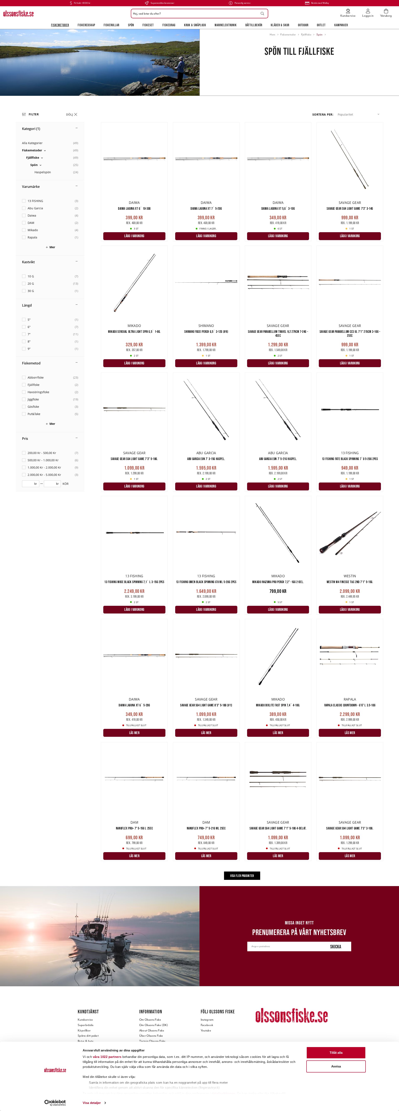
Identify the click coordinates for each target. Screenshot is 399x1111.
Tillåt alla (336, 1052)
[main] (242, 504)
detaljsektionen (223, 1093)
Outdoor (303, 25)
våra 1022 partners (107, 1057)
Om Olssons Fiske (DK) (153, 1025)
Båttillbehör (253, 25)
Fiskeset (148, 25)
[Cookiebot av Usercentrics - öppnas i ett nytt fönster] (55, 1103)
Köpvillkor (84, 1030)
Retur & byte (86, 1041)
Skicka (335, 946)
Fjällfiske (306, 34)
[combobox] (198, 13)
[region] (58, 496)
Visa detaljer (92, 1103)
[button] (359, 114)
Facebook (207, 1025)
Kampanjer (341, 25)
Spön (131, 25)
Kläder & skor (280, 25)
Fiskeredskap (86, 25)
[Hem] (18, 13)
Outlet (321, 25)
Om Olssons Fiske (150, 1019)
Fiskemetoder (60, 25)
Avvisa (336, 1066)
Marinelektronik (226, 25)
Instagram (207, 1019)
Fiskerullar (111, 25)
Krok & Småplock (195, 25)
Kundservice (85, 1019)
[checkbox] (50, 150)
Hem (272, 34)
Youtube (206, 1030)
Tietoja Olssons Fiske (152, 1041)
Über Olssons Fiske (151, 1035)
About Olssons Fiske (151, 1030)
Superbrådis (86, 1025)
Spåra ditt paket (88, 1035)
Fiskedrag (169, 25)
